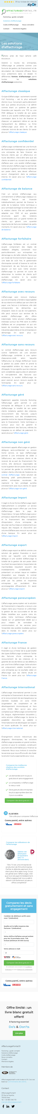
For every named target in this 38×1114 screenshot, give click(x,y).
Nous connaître (28, 25)
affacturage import (10, 536)
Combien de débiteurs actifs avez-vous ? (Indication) (17, 917)
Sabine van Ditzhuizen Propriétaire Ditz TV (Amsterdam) (23, 855)
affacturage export (17, 589)
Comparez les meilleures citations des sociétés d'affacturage (16, 767)
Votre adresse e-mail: (12, 949)
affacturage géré (21, 433)
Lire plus (19, 1033)
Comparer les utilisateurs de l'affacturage (18, 843)
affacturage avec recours (12, 335)
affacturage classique (18, 132)
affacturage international (12, 728)
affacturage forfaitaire (11, 283)
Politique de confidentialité (24, 969)
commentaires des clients (17, 1082)
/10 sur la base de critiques (25, 2)
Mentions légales (19, 29)
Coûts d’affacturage (11, 25)
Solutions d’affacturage (12, 21)
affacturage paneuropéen (13, 634)
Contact (6, 29)
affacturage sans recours (12, 386)
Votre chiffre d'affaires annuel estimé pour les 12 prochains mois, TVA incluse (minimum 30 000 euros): (18, 938)
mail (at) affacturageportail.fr (11, 1102)
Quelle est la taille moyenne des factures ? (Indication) (16, 927)
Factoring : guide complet (13, 17)
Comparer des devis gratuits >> (19, 801)
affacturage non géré (18, 489)
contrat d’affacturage (11, 475)
